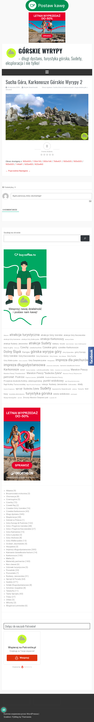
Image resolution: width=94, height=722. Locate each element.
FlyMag (15, 717)
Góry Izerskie (11, 356)
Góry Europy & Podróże (16, 523)
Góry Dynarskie (68, 352)
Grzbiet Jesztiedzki (15, 543)
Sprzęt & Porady (13, 579)
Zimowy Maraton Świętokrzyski (35, 397)
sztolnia (74, 389)
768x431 (57, 161)
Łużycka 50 (52, 398)
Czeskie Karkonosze (15, 511)
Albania (6, 335)
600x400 (29, 164)
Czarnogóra (11, 499)
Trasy (8, 597)
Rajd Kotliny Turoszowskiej (14, 384)
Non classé (11, 564)
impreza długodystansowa (24, 365)
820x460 (39, 164)
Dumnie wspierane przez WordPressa (21, 714)
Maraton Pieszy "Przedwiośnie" (15, 373)
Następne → (24, 171)
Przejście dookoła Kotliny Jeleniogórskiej (23, 381)
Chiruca (16, 348)
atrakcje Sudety (40, 343)
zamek (20, 398)
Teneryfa (81, 389)
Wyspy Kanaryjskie (10, 398)
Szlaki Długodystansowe (17, 585)
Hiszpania (50, 360)
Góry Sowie (54, 356)
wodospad (74, 394)
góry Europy (80, 352)
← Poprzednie (12, 171)
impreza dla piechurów (72, 360)
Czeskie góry (50, 347)
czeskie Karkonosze (68, 347)
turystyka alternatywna (16, 394)
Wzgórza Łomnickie (15, 605)
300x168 (47, 161)
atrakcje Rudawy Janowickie (16, 344)
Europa (26, 352)
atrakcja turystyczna (25, 335)
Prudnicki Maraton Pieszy (54, 377)
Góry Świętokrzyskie (37, 360)
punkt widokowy (53, 380)
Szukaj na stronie (12, 232)
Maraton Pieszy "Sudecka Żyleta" (44, 373)
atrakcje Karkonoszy (52, 338)
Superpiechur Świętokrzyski (61, 389)
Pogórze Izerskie (30, 377)
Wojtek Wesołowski (30, 87)
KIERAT (22, 370)
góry (58, 352)
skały (80, 384)
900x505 (27, 161)
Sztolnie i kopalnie (14, 588)
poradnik (40, 377)
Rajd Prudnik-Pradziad (34, 384)
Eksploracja (11, 517)
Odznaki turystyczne (15, 567)
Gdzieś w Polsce (13, 520)
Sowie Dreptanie (9, 389)
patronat (9, 376)
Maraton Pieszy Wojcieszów (72, 373)
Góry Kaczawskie (27, 356)
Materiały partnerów (15, 561)
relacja (45, 384)
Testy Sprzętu (12, 594)
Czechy (24, 347)
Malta (52, 370)
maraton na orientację (62, 370)
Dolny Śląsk (12, 352)
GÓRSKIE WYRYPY (40, 50)
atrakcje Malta (69, 339)
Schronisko (72, 384)
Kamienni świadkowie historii (19, 552)
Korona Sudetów (30, 370)
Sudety (45, 388)
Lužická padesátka (42, 370)
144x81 (19, 164)
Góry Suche (71, 356)
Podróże (19, 377)
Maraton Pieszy (79, 369)
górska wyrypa (42, 352)
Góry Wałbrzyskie (11, 360)
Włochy (9, 602)
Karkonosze (11, 369)
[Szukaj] (85, 238)
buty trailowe (70, 344)
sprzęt (19, 388)
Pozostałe (11, 573)
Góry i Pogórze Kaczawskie (18, 529)
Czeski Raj (11, 505)
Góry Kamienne (42, 356)
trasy (6, 394)
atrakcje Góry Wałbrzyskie (30, 339)
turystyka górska (39, 393)
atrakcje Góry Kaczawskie (74, 335)
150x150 (37, 161)
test (86, 389)
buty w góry (8, 348)
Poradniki (10, 570)
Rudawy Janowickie (58, 384)
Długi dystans (12, 514)
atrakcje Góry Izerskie (52, 335)
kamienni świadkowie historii (70, 365)
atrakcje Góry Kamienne (12, 339)
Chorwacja (11, 496)
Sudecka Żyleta (31, 388)
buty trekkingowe (80, 344)
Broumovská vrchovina (16, 493)
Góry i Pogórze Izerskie (17, 526)
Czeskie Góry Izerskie (16, 508)
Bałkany (55, 344)
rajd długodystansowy (72, 381)
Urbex (8, 599)
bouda (62, 344)
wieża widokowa (61, 394)
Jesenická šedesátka (52, 365)
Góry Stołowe (62, 356)
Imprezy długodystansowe (18, 549)
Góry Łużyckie (23, 360)
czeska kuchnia (35, 348)
